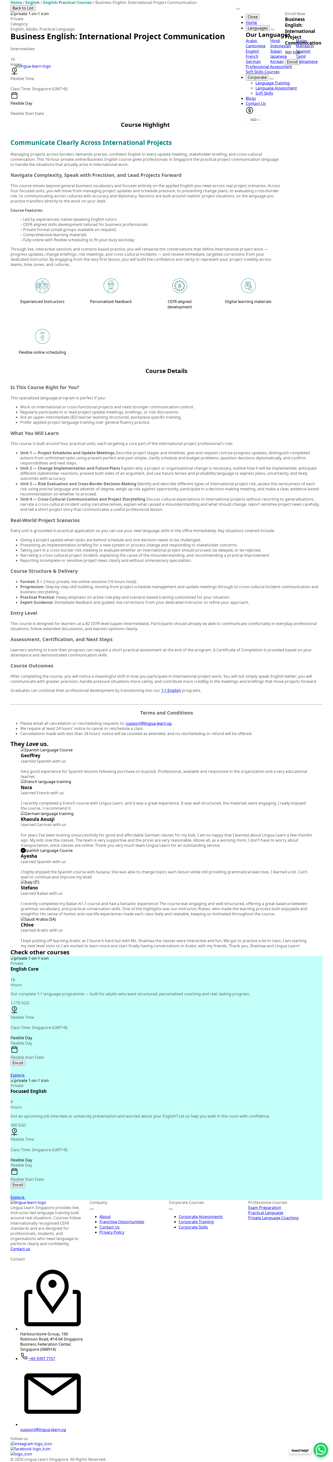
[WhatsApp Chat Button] (320, 1449)
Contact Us (109, 1227)
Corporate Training (196, 1221)
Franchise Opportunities (121, 1221)
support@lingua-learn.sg (149, 723)
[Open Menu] (92, 1209)
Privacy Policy (111, 1232)
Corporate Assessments (201, 1216)
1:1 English (171, 690)
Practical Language (265, 1212)
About (105, 1216)
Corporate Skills (193, 1227)
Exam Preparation (264, 1207)
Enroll (292, 62)
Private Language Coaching (273, 1217)
